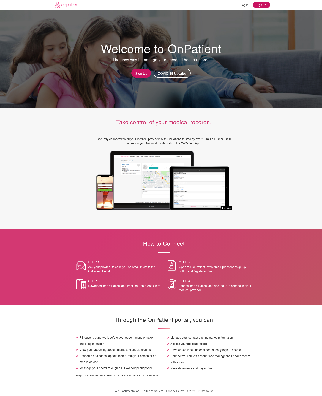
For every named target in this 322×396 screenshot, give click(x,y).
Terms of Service (153, 391)
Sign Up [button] (141, 73)
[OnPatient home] (67, 5)
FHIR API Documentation (123, 391)
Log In (244, 5)
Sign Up (261, 5)
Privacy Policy (175, 391)
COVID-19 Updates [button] (172, 73)
